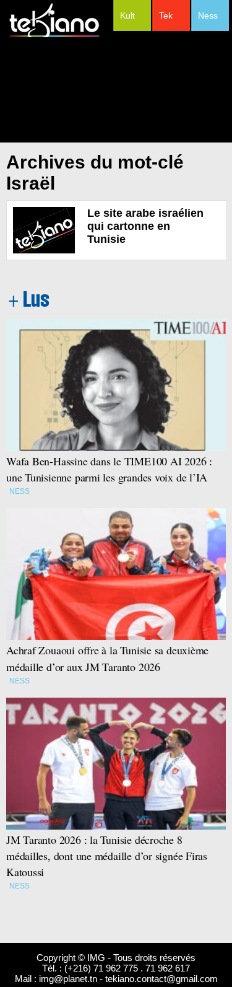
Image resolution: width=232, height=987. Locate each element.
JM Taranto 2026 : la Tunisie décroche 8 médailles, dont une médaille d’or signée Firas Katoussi (106, 855)
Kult (127, 15)
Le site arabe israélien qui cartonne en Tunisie (145, 226)
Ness (208, 15)
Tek (166, 15)
